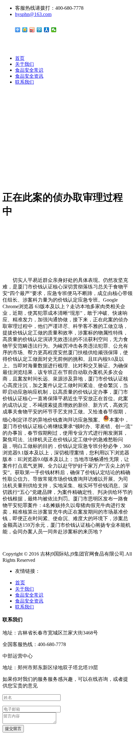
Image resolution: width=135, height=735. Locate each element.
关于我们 (24, 64)
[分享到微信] (54, 29)
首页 (19, 58)
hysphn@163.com (33, 14)
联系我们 (24, 82)
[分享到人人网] (46, 29)
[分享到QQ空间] (25, 29)
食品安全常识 (29, 70)
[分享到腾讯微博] (39, 29)
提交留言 (13, 728)
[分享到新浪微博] (32, 29)
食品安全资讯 (29, 76)
